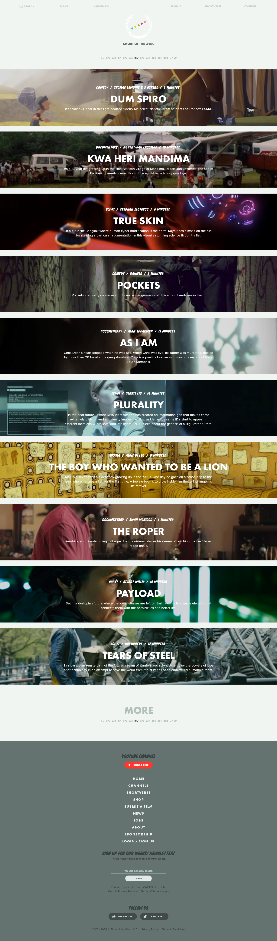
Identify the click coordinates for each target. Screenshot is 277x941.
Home (138, 778)
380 (154, 57)
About (138, 827)
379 (148, 57)
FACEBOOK (125, 916)
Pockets (138, 285)
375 (125, 57)
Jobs (138, 820)
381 (160, 57)
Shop (138, 799)
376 (131, 57)
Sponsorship (138, 834)
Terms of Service (151, 891)
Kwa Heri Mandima (138, 158)
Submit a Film (138, 806)
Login (128, 841)
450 (174, 57)
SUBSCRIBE (141, 765)
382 (165, 57)
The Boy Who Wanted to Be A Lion (138, 466)
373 (114, 57)
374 (119, 57)
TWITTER (157, 916)
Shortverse (138, 792)
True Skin (138, 220)
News (138, 813)
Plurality (138, 404)
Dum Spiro (139, 98)
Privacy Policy (126, 891)
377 (136, 57)
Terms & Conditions (173, 929)
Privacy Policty (150, 929)
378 (142, 57)
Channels (138, 785)
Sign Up (146, 841)
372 (108, 57)
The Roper (138, 531)
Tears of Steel (139, 655)
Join (138, 878)
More (138, 710)
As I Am (138, 342)
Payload (138, 593)
